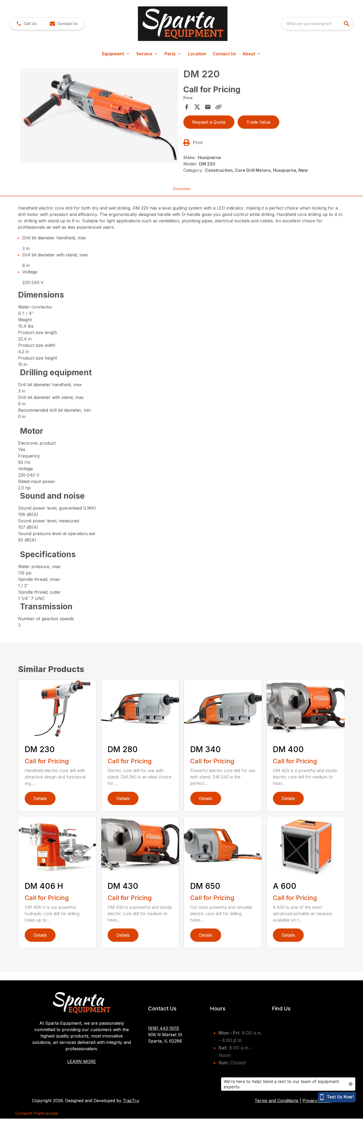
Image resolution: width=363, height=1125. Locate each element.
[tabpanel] (99, 117)
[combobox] (317, 23)
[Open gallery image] (99, 116)
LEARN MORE (81, 1061)
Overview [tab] (181, 188)
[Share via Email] (208, 107)
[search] (347, 24)
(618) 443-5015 (163, 1028)
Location (197, 53)
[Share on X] (197, 107)
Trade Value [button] (258, 122)
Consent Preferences (36, 1113)
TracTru (131, 1100)
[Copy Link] (218, 107)
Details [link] (40, 798)
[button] (26, 23)
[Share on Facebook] (186, 107)
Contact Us (224, 53)
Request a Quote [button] (209, 122)
